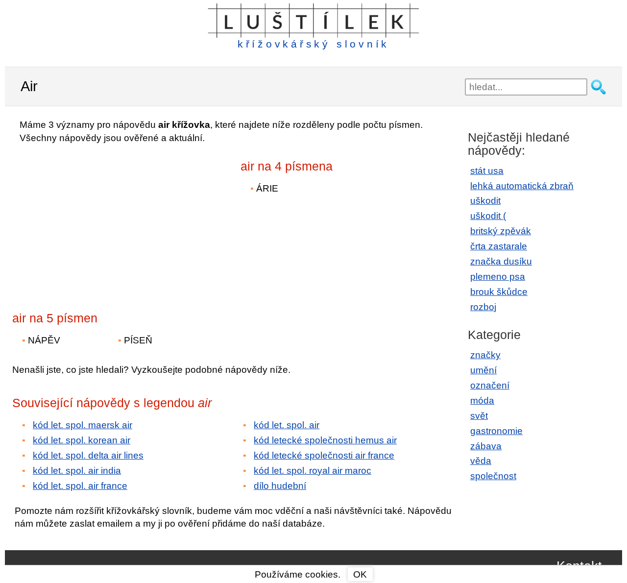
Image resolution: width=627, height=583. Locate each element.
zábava (486, 446)
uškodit (485, 200)
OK (360, 574)
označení (489, 385)
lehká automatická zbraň (522, 186)
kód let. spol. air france (80, 486)
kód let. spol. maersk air (82, 425)
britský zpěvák (500, 231)
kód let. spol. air (286, 425)
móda (482, 400)
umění (483, 370)
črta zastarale (498, 246)
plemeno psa (497, 276)
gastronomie (496, 431)
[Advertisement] (98, 221)
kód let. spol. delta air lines (88, 455)
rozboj (483, 307)
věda (480, 461)
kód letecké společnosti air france (324, 455)
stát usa (487, 171)
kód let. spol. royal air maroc (312, 470)
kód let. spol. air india (77, 470)
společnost (493, 476)
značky (485, 355)
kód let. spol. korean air (81, 440)
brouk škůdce (499, 292)
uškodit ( (488, 216)
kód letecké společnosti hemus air (325, 440)
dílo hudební (280, 486)
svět (479, 416)
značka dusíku (501, 261)
